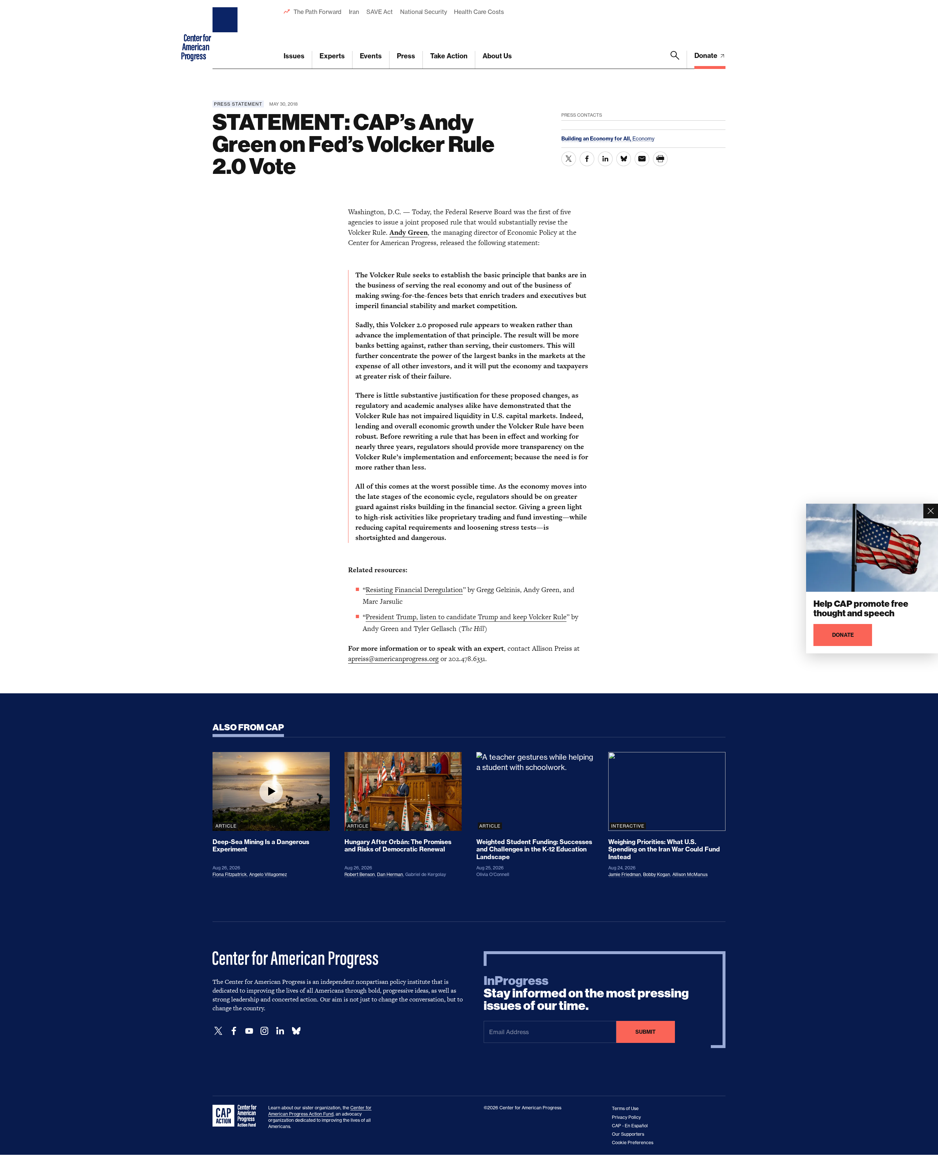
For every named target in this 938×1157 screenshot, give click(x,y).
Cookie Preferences (632, 1142)
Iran (354, 11)
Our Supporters (628, 1134)
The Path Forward (317, 11)
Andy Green (408, 232)
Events (371, 56)
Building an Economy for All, (596, 138)
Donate (706, 55)
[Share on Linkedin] (605, 159)
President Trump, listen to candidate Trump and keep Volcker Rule (466, 617)
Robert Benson (359, 874)
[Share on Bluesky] (623, 159)
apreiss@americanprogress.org (393, 659)
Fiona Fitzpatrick (230, 874)
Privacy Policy (626, 1117)
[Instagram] (264, 1031)
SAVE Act (379, 11)
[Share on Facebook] (587, 159)
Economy (643, 138)
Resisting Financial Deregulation (414, 590)
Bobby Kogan (656, 874)
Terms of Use (625, 1108)
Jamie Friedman (624, 874)
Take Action (449, 56)
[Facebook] (234, 1031)
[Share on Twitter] (568, 159)
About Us (497, 56)
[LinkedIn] (280, 1031)
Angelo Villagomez (268, 874)
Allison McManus (690, 874)
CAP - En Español (630, 1125)
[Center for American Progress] (226, 34)
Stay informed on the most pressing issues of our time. (586, 993)
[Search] (675, 60)
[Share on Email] (642, 159)
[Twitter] (218, 1031)
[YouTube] (249, 1031)
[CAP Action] (237, 1116)
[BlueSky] (296, 1031)
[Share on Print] (660, 159)
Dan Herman (390, 874)
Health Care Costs (478, 11)
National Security (423, 11)
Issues (294, 56)
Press (406, 56)
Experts (332, 56)
